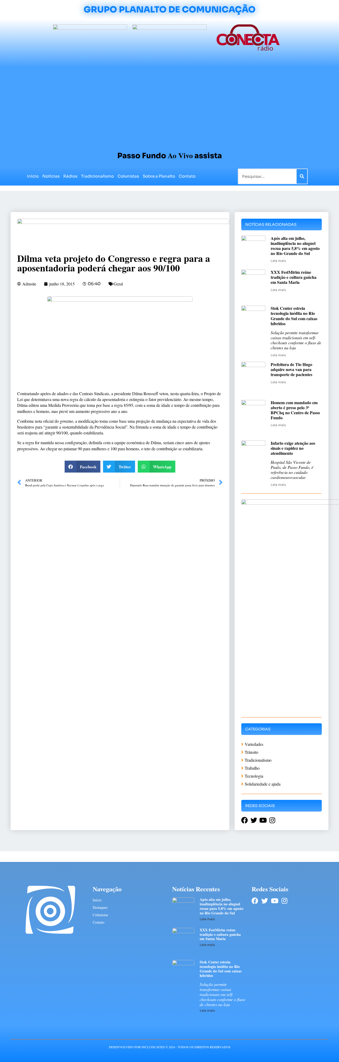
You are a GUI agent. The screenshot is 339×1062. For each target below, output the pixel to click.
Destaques (100, 907)
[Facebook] (255, 900)
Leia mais (278, 261)
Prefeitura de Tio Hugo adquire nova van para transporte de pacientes (291, 369)
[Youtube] (274, 900)
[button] (83, 467)
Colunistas (128, 176)
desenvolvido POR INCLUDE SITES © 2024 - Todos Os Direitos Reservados (169, 1047)
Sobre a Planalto (159, 176)
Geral (118, 284)
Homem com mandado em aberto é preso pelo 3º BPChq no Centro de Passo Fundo (295, 410)
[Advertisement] (169, 106)
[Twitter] (264, 900)
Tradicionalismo (97, 176)
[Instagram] (284, 900)
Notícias (51, 176)
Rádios (70, 176)
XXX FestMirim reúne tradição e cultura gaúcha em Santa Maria (293, 277)
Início (33, 176)
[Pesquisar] (302, 176)
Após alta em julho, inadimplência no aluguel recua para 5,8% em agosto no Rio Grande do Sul (295, 246)
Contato (187, 176)
